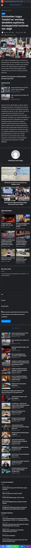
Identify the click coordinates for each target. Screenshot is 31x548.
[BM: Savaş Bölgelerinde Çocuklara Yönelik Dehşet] (23, 218)
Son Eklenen (15, 328)
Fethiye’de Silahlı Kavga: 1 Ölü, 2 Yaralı (13, 1)
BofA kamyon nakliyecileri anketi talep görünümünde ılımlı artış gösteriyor (13, 391)
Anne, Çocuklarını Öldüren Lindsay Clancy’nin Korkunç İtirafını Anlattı (19, 377)
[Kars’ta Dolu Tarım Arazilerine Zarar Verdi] (6, 456)
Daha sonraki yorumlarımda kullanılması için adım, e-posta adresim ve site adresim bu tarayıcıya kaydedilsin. (14, 314)
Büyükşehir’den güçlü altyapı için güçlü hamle (20, 448)
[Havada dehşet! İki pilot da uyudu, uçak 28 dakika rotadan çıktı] (6, 470)
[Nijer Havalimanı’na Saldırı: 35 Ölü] (5, 97)
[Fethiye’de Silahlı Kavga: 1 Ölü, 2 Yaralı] (8, 218)
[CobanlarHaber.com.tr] (15, 5)
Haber (9, 10)
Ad (2, 294)
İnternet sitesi (4, 306)
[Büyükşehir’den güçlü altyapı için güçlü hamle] (6, 449)
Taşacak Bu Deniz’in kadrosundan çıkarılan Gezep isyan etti (20, 426)
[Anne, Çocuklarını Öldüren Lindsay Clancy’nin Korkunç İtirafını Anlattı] (6, 378)
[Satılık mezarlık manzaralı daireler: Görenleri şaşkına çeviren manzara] (23, 234)
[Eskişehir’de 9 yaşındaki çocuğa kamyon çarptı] (23, 252)
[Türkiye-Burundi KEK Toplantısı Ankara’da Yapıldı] (6, 463)
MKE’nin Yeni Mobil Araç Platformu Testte (8, 258)
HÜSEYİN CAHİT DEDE (9, 32)
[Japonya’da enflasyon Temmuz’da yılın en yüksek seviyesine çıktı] (6, 442)
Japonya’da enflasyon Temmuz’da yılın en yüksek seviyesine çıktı (19, 441)
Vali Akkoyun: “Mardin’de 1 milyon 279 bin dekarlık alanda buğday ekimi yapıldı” (20, 405)
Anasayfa (5, 10)
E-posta (3, 300)
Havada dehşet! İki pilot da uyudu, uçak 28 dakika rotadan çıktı (19, 469)
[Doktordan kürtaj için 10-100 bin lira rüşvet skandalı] (5, 90)
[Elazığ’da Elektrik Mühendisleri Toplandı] (6, 435)
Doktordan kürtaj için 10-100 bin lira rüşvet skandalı (20, 334)
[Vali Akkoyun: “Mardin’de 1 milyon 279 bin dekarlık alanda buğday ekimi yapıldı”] (6, 406)
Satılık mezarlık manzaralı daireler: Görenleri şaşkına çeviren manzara (21, 242)
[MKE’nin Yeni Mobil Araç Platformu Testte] (8, 252)
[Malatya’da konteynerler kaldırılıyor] (6, 386)
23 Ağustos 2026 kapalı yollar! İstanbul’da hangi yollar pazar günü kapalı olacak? (8, 242)
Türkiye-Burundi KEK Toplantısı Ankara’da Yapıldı (20, 462)
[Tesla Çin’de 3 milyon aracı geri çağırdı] (6, 399)
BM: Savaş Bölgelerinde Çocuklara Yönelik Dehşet (23, 225)
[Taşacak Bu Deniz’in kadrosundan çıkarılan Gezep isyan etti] (6, 427)
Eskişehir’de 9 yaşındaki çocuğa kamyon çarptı (21, 259)
